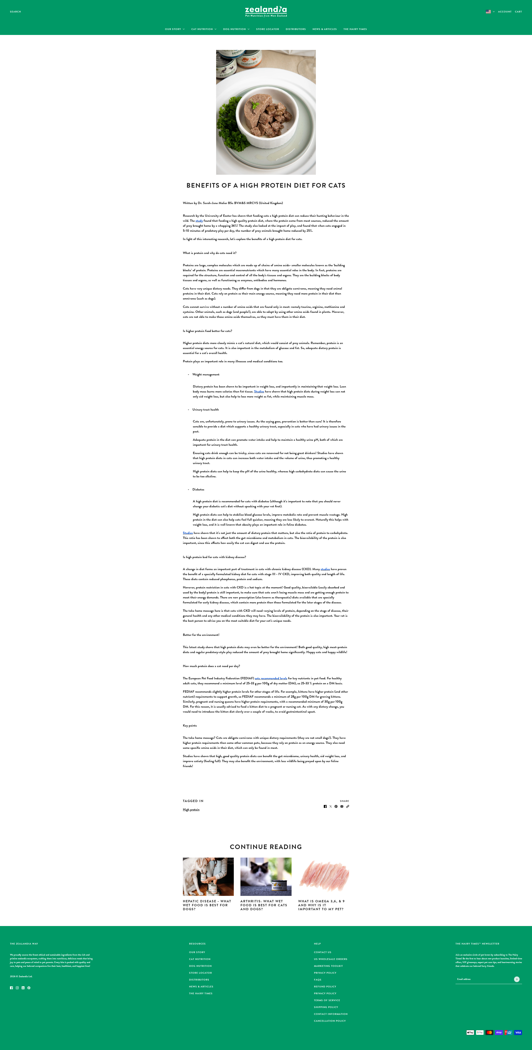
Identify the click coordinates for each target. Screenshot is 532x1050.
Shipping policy (326, 1007)
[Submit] (517, 979)
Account (505, 12)
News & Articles (201, 986)
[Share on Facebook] (325, 806)
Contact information (331, 1014)
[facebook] (11, 987)
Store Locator (200, 973)
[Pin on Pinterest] (336, 806)
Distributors (199, 980)
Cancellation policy (330, 1021)
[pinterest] (29, 987)
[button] (348, 806)
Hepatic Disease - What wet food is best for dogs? (207, 905)
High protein (191, 809)
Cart (518, 12)
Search (15, 12)
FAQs (317, 980)
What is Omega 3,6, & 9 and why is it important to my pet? (321, 905)
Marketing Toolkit (328, 966)
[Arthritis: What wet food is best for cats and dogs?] (265, 877)
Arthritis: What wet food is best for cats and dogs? (263, 905)
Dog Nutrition (200, 966)
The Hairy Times (201, 993)
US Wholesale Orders (330, 959)
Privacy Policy (325, 973)
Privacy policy (325, 993)
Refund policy (325, 986)
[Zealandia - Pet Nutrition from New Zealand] (266, 11)
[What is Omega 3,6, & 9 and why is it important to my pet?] (323, 877)
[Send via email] (342, 806)
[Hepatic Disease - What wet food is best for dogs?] (208, 877)
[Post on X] (330, 806)
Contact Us (322, 952)
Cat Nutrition (200, 959)
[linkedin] (23, 987)
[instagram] (17, 987)
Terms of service (327, 1000)
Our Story (197, 952)
